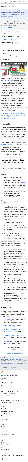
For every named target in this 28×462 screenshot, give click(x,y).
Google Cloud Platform (6, 444)
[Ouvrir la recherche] (19, 2)
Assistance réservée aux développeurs (10, 400)
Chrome (3, 440)
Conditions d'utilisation (6, 402)
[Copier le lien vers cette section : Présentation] (12, 124)
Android (3, 438)
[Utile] (16, 36)
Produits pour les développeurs (8, 395)
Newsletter (3, 424)
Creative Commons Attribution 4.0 (13, 359)
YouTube (3, 428)
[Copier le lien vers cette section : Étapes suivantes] (15, 308)
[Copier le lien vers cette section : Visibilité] (8, 174)
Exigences (6, 341)
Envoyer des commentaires (9, 39)
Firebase (3, 442)
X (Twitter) (3, 426)
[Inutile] (18, 36)
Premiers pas (7, 319)
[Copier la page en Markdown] (17, 43)
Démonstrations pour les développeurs (14, 335)
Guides (4, 33)
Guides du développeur (10, 325)
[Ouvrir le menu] (2, 1)
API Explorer (4, 415)
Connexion (23, 1)
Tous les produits (5, 449)
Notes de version (5, 398)
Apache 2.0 (23, 360)
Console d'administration (6, 408)
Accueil (2, 31)
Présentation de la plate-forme (8, 393)
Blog (2, 422)
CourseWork (8, 80)
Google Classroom (7, 6)
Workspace (15, 2)
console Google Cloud (6, 413)
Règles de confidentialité (18, 455)
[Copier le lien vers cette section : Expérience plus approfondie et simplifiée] (8, 203)
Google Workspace (10, 31)
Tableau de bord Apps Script (7, 411)
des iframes (7, 134)
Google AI (3, 447)
